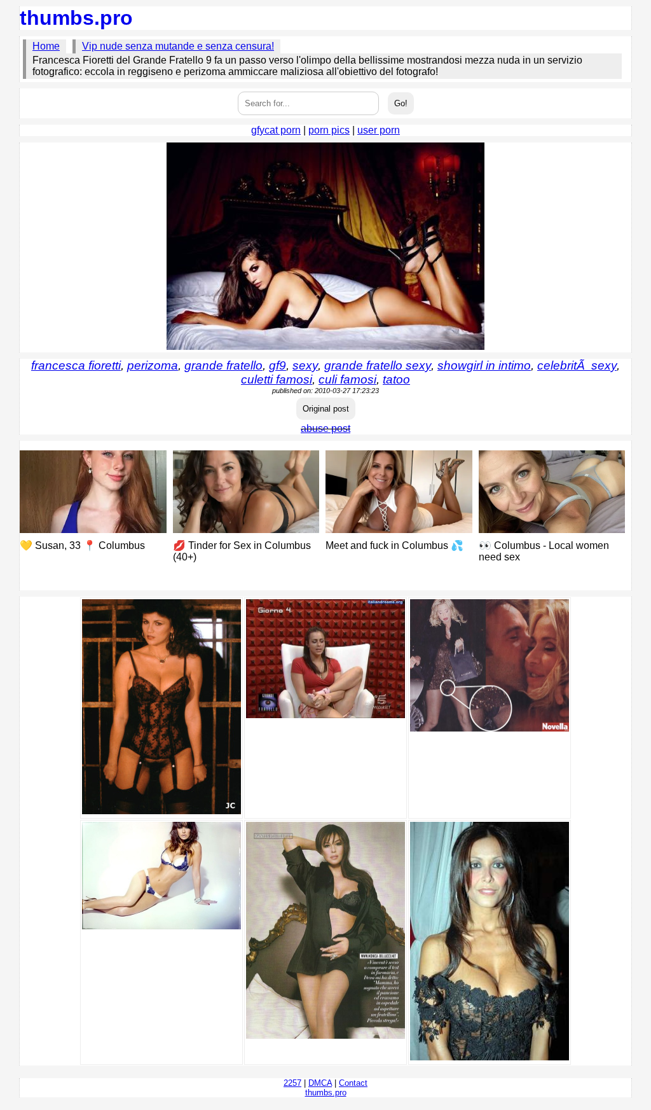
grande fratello (223, 365)
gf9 (277, 365)
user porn (378, 130)
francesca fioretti (76, 365)
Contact (353, 1083)
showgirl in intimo (484, 365)
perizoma (152, 365)
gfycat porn (276, 130)
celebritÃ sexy (577, 365)
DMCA (320, 1083)
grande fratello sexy (377, 365)
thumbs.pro (76, 17)
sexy (305, 365)
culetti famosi (276, 379)
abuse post (325, 428)
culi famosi (347, 379)
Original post (326, 408)
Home (46, 46)
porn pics (329, 130)
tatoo (396, 379)
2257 (292, 1083)
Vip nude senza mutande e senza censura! (178, 46)
